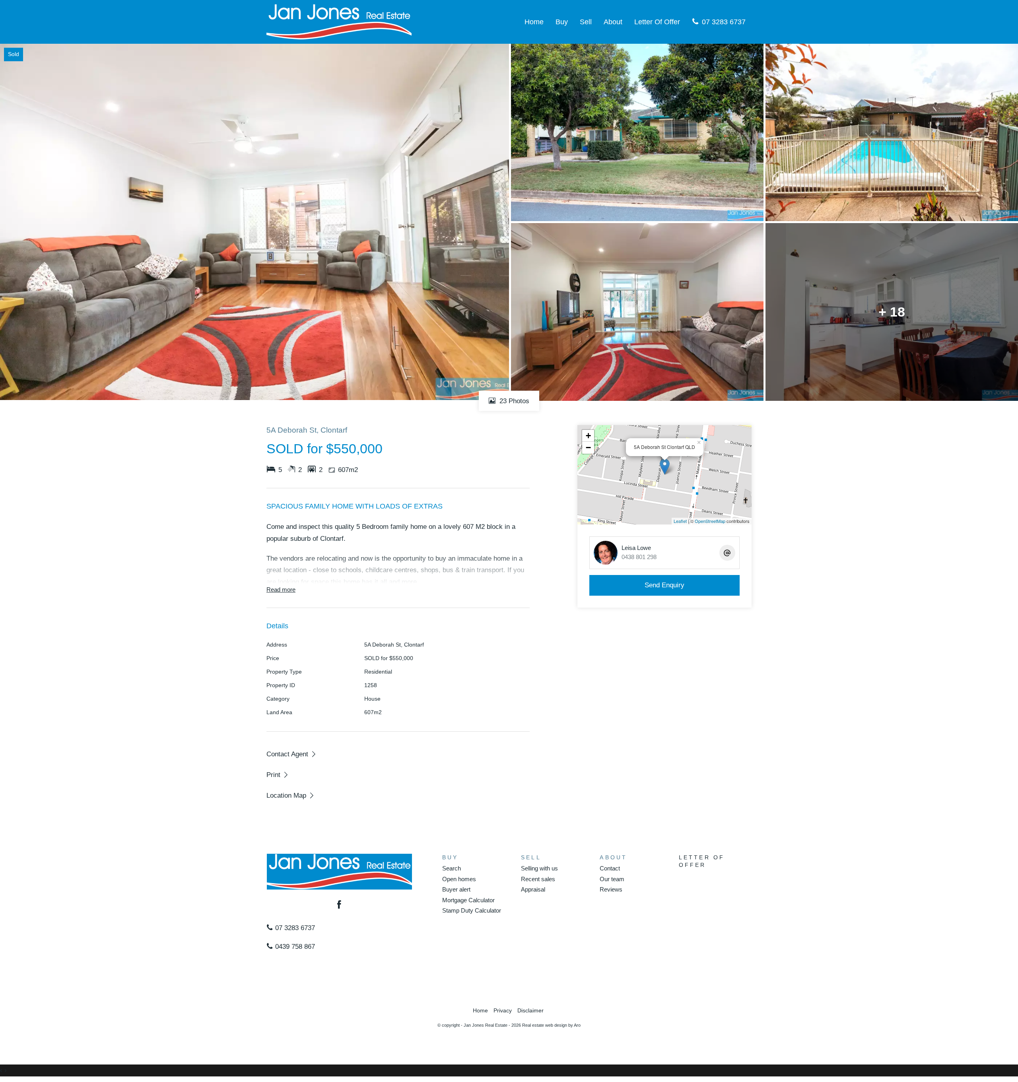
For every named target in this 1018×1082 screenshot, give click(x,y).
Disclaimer (530, 1011)
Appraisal (533, 889)
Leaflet (680, 521)
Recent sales (538, 879)
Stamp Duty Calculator (471, 910)
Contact (610, 868)
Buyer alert (456, 889)
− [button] (588, 448)
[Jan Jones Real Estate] (339, 21)
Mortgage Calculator (468, 900)
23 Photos (513, 400)
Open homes (459, 879)
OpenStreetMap (710, 521)
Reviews (611, 889)
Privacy (502, 1011)
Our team (612, 879)
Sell (586, 22)
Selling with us (539, 868)
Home (534, 22)
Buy (562, 22)
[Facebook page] (340, 905)
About (613, 22)
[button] (277, 774)
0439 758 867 (294, 946)
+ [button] (588, 436)
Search (451, 868)
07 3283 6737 (723, 22)
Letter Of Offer (657, 22)
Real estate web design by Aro (551, 1025)
